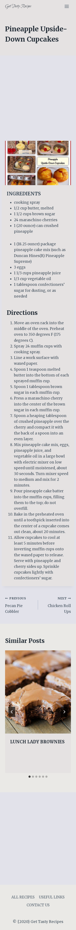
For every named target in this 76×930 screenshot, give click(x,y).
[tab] (29, 777)
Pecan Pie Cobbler (15, 605)
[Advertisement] (38, 100)
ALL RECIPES (23, 897)
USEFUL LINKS (52, 897)
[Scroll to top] (65, 923)
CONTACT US (38, 905)
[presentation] (38, 692)
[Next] (64, 712)
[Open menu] (66, 6)
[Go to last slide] (11, 712)
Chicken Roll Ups (59, 605)
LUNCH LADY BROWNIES (37, 741)
